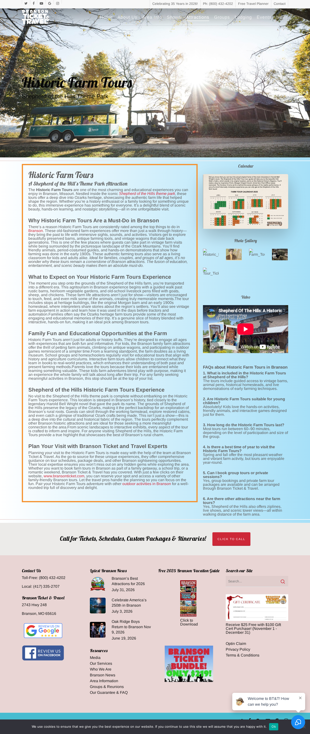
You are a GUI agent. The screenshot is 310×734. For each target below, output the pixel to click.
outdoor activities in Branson (146, 484)
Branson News (102, 675)
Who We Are (100, 669)
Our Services (101, 663)
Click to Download (189, 622)
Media (95, 658)
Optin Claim (236, 644)
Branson (35, 231)
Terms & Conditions (242, 655)
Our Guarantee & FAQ (109, 693)
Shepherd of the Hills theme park (147, 194)
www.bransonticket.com (64, 476)
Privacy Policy (238, 649)
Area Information (104, 681)
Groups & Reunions (107, 687)
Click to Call (231, 539)
